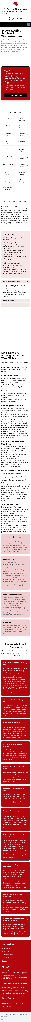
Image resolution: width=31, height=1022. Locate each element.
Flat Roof (7, 157)
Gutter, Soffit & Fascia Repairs (11, 958)
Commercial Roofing (7, 134)
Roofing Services (21, 127)
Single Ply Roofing (22, 165)
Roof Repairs (6, 948)
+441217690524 (10, 1006)
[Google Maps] (5, 1019)
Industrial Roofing (7, 142)
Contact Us (6, 56)
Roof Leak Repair (22, 150)
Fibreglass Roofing (8, 181)
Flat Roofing (5, 951)
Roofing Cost (7, 126)
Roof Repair (21, 141)
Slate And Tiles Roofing (7, 188)
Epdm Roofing (21, 181)
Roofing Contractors (22, 119)
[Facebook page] (2, 1019)
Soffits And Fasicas (22, 173)
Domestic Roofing (22, 134)
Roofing (7, 118)
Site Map (4, 961)
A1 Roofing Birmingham (15, 9)
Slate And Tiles (7, 173)
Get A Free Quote (15, 95)
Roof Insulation (8, 150)
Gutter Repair (7, 164)
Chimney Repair (21, 158)
